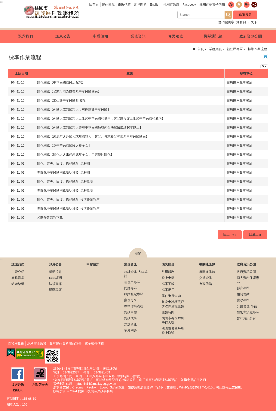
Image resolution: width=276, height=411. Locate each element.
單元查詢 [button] (264, 66)
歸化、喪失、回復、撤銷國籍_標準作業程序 (68, 199)
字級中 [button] (239, 5)
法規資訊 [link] (130, 324)
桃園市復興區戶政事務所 (51, 11)
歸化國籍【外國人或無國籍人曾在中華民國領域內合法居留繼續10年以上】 (90, 127)
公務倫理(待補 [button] (247, 306)
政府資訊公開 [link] (250, 36)
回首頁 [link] (94, 4)
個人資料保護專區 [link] (248, 280)
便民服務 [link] (175, 36)
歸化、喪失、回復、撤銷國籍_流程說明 (65, 181)
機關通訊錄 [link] (213, 36)
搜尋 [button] (228, 15)
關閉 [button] (138, 253)
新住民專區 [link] (235, 49)
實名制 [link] (241, 22)
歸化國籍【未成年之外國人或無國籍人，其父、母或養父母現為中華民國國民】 (93, 136)
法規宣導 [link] (55, 284)
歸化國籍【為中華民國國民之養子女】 (64, 145)
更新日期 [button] (13, 398)
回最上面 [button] (255, 234)
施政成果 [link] (130, 318)
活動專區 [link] (55, 290)
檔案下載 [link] (168, 284)
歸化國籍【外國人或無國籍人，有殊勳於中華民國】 (74, 109)
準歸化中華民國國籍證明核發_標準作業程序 (68, 208)
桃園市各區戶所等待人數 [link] (173, 320)
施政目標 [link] (130, 312)
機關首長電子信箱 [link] (212, 4)
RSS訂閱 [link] (55, 278)
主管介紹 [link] (17, 272)
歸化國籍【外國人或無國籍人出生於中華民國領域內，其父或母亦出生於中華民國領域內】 (101, 118)
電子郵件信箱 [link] (94, 343)
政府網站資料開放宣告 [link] (65, 343)
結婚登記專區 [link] (133, 294)
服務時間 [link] (168, 312)
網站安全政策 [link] (36, 343)
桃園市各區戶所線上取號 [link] (173, 331)
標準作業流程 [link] (257, 49)
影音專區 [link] (243, 288)
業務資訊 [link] (138, 36)
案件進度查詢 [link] (171, 296)
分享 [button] (254, 5)
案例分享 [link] (130, 300)
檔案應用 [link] (168, 290)
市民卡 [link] (252, 22)
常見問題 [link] (140, 4)
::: (1, 260)
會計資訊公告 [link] (246, 318)
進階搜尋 (245, 15)
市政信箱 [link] (124, 4)
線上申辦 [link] (168, 278)
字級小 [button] (231, 5)
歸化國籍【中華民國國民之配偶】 (61, 82)
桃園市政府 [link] (171, 4)
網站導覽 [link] (108, 4)
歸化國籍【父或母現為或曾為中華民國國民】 (69, 91)
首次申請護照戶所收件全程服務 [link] (173, 304)
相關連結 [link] (243, 294)
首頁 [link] (201, 49)
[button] (52, 356)
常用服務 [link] (168, 272)
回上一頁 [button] (229, 234)
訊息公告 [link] (62, 36)
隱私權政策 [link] (16, 343)
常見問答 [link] (130, 330)
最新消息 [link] (55, 272)
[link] (11, 353)
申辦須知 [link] (100, 36)
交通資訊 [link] (205, 278)
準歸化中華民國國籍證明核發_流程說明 (65, 190)
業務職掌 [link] (17, 278)
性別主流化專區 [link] (248, 312)
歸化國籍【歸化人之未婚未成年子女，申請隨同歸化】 (75, 154)
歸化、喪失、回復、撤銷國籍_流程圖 (63, 163)
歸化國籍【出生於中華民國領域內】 (62, 100)
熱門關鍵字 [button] (226, 22)
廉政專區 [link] (243, 300)
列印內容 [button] (265, 56)
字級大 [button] (247, 5)
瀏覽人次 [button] (13, 404)
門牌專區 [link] (130, 288)
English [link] (155, 4)
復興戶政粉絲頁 (17, 387)
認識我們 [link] (25, 36)
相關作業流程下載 (50, 217)
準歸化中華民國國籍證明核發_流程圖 (63, 172)
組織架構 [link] (17, 284)
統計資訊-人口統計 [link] (136, 274)
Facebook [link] (189, 4)
